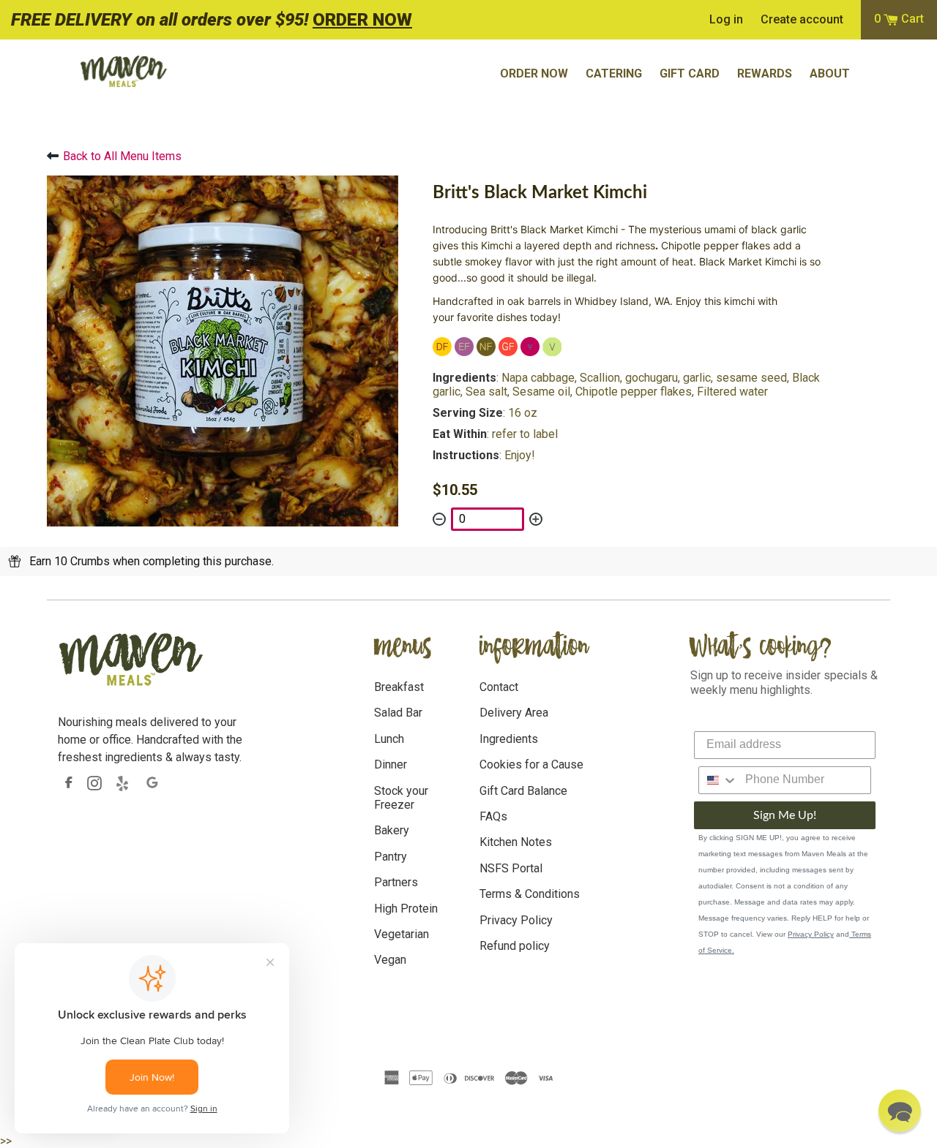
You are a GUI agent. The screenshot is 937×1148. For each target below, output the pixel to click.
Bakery (391, 830)
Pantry (390, 857)
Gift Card (690, 73)
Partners (396, 882)
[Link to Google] (153, 783)
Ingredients (508, 739)
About (830, 73)
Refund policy (514, 946)
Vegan (390, 960)
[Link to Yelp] (123, 783)
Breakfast (399, 687)
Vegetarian (401, 934)
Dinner (390, 764)
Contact (498, 687)
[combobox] (718, 780)
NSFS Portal (510, 868)
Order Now (534, 73)
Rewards (764, 73)
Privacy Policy (516, 920)
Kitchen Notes (515, 842)
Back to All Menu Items (122, 156)
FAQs (493, 816)
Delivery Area (513, 713)
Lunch (389, 739)
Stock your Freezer (401, 798)
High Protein (406, 908)
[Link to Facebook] (68, 783)
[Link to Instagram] (94, 783)
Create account (802, 19)
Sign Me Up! (784, 815)
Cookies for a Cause (531, 764)
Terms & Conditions (529, 894)
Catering (614, 73)
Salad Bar (398, 713)
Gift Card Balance (523, 791)
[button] (899, 1111)
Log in (726, 19)
